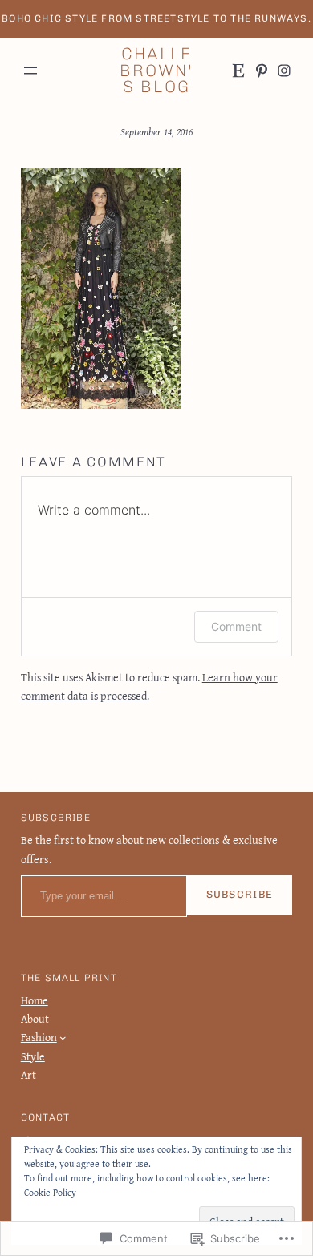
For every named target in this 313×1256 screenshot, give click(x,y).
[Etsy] (238, 71)
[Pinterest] (262, 71)
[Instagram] (284, 71)
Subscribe (240, 894)
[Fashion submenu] (63, 1037)
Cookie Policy (50, 1192)
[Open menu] (30, 70)
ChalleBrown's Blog (156, 70)
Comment (236, 626)
